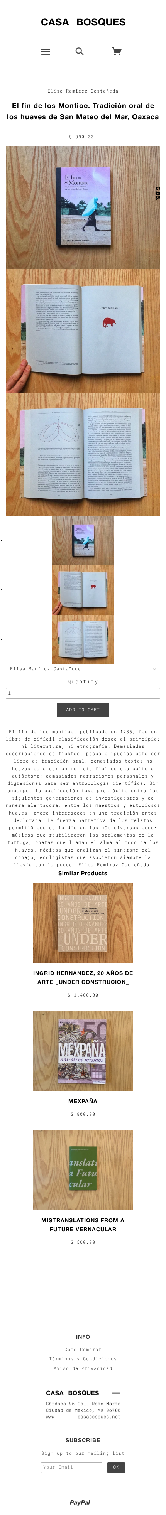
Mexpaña (83, 1101)
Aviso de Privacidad (83, 1369)
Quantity (83, 682)
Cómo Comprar (83, 1350)
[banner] (83, 20)
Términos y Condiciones (83, 1359)
